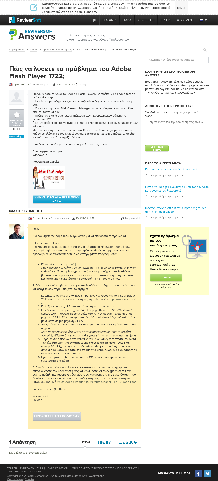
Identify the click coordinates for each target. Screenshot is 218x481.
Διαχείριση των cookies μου (25, 471)
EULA (40, 468)
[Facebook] (198, 476)
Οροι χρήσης (96, 475)
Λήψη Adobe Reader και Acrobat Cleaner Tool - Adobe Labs (96, 381)
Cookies (29, 479)
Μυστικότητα (15, 479)
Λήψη (74, 264)
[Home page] (94, 20)
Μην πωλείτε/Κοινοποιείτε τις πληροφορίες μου (104, 468)
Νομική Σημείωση (57, 468)
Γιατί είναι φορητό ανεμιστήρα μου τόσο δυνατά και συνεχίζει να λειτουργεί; (177, 188)
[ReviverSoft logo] (25, 19)
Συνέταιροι (27, 468)
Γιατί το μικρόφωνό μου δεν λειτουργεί (171, 169)
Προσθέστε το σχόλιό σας (56, 416)
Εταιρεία (12, 468)
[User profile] (16, 236)
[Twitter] (207, 476)
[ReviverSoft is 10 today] (85, 20)
